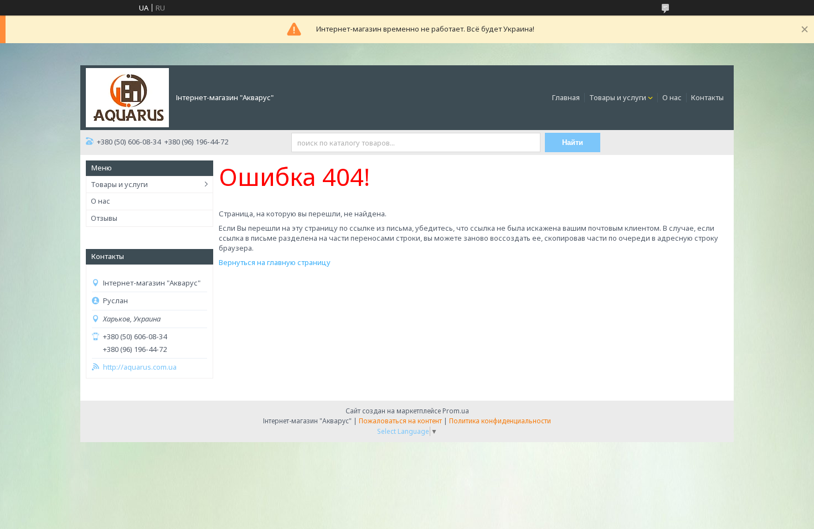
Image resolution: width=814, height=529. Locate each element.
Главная (566, 97)
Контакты (707, 97)
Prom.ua (455, 411)
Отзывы (104, 218)
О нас (672, 97)
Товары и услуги (617, 97)
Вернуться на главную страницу (275, 262)
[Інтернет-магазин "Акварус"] (127, 97)
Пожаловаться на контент (400, 421)
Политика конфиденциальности (500, 421)
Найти (572, 142)
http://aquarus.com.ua (140, 367)
